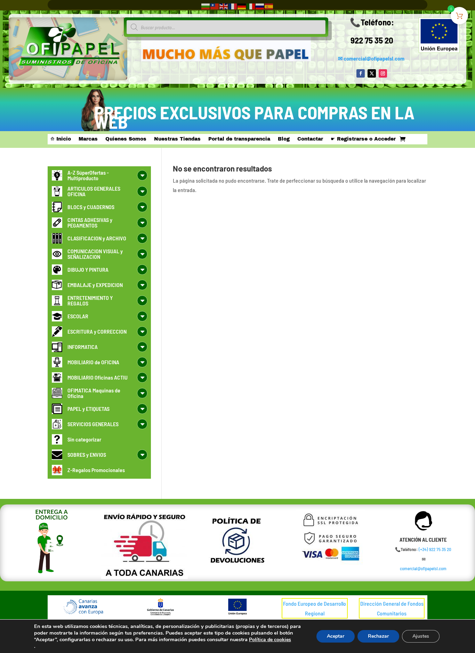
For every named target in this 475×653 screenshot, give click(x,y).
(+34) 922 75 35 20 (435, 549)
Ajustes (420, 636)
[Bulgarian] (205, 5)
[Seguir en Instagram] (383, 73)
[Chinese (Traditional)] (214, 5)
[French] (233, 5)
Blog (284, 139)
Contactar (310, 139)
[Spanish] (269, 5)
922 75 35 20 (372, 40)
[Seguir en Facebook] (360, 73)
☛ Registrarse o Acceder (363, 139)
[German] (242, 5)
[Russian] (260, 5)
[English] (223, 5)
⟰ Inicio (60, 139)
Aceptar (335, 636)
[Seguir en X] (372, 73)
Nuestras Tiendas (177, 139)
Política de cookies (270, 639)
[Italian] (251, 5)
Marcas (88, 139)
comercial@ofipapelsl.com (374, 58)
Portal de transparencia (239, 139)
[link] (435, 549)
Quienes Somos (125, 139)
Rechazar (378, 636)
